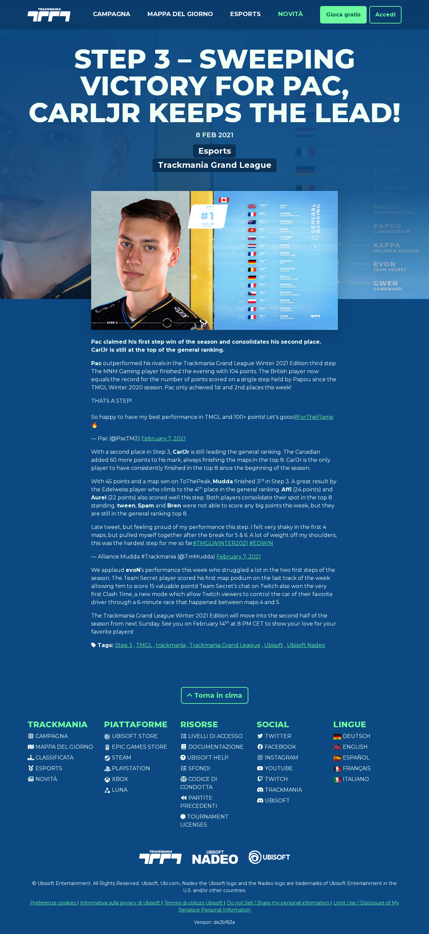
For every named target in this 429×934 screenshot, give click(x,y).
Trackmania (282, 790)
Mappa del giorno (180, 14)
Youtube (278, 768)
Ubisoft (273, 645)
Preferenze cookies (53, 903)
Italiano (355, 779)
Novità (290, 14)
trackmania (171, 645)
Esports (245, 14)
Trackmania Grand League (214, 165)
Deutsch (356, 736)
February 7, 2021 (163, 438)
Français (356, 768)
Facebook (279, 747)
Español (355, 757)
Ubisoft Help (207, 757)
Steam (121, 757)
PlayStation (130, 768)
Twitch (275, 779)
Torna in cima (217, 695)
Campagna (111, 14)
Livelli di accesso (215, 736)
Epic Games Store (139, 747)
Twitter (277, 736)
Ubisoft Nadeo (306, 645)
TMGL (144, 645)
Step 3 (123, 645)
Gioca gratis (343, 14)
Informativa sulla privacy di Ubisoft (120, 903)
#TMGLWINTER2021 (220, 543)
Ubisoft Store (134, 736)
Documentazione (215, 747)
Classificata (53, 757)
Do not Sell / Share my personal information (278, 903)
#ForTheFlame (313, 417)
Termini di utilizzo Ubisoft (194, 903)
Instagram (280, 757)
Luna (119, 790)
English (355, 747)
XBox (119, 779)
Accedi (385, 14)
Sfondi (198, 768)
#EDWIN (261, 543)
